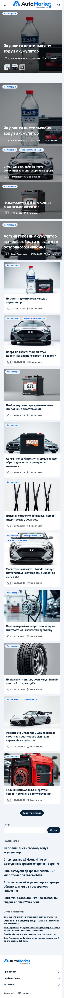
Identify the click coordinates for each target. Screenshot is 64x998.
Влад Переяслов (11, 927)
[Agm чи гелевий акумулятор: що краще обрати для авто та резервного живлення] (32, 240)
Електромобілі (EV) (33, 535)
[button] (5, 4)
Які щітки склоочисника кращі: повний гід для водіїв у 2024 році (30, 900)
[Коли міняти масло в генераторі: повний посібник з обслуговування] (32, 769)
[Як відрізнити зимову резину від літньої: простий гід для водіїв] (32, 659)
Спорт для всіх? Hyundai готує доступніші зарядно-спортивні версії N (31, 861)
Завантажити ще (32, 812)
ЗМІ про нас (23, 993)
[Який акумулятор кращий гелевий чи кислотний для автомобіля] (32, 200)
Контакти (8, 993)
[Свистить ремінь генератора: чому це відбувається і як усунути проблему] (32, 606)
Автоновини (10, 13)
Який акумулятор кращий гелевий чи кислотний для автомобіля (29, 873)
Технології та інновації (31, 13)
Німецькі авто (30, 699)
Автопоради (10, 87)
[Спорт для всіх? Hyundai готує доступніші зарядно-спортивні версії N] (32, 41)
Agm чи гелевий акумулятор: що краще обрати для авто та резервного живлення (31, 886)
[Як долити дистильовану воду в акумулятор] (32, 114)
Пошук (7, 824)
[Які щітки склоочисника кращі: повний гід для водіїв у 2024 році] (32, 495)
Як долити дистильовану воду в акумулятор (26, 850)
